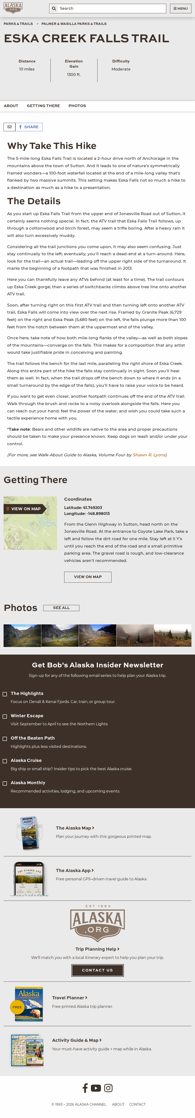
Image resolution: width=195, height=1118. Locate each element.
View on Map (88, 577)
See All (61, 608)
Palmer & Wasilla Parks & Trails (74, 24)
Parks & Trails (18, 24)
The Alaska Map (74, 828)
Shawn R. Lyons (149, 455)
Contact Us (97, 970)
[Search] (54, 8)
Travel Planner (68, 998)
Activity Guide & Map (75, 1040)
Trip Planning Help (96, 949)
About (11, 106)
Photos (77, 106)
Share (31, 127)
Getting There (43, 106)
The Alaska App (74, 870)
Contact (137, 1104)
